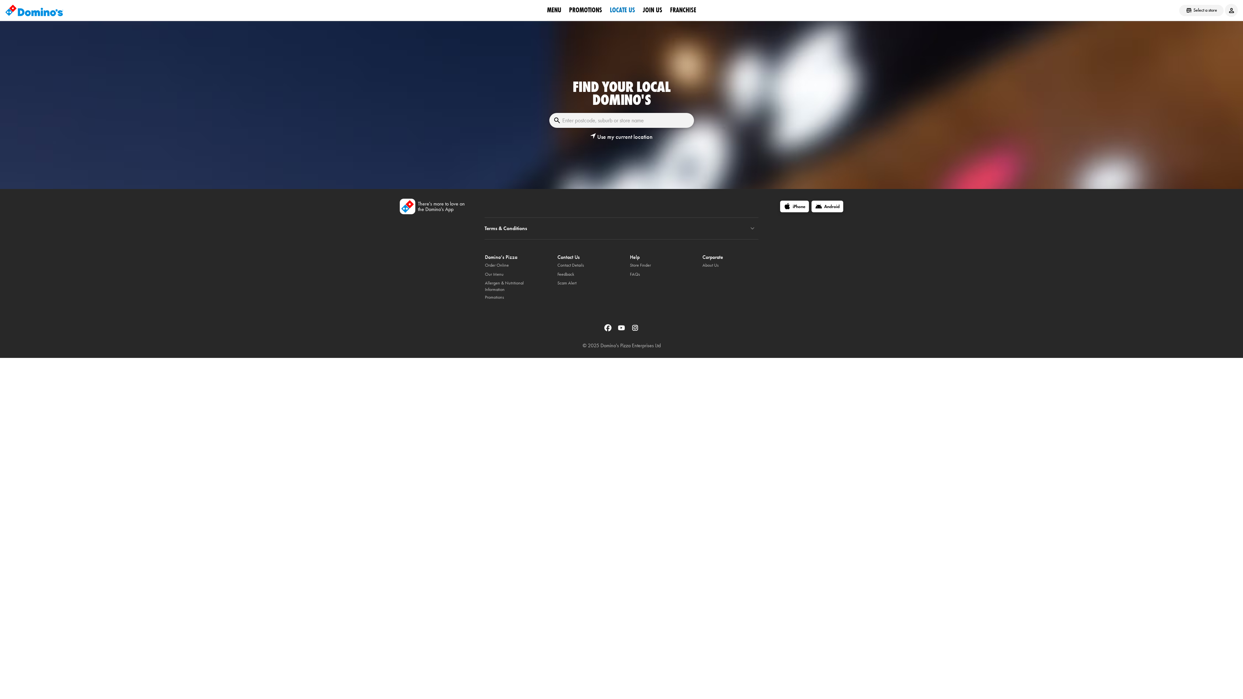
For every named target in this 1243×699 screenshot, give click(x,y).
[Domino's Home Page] (34, 10)
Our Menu (494, 274)
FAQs (635, 274)
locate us (622, 10)
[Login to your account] (1231, 10)
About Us (710, 265)
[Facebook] (608, 330)
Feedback (565, 274)
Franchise (683, 10)
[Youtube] (622, 330)
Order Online (497, 265)
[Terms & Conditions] (752, 228)
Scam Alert (567, 283)
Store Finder (640, 265)
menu (554, 10)
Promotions (585, 10)
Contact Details (570, 265)
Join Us (652, 10)
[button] (621, 136)
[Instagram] (635, 330)
